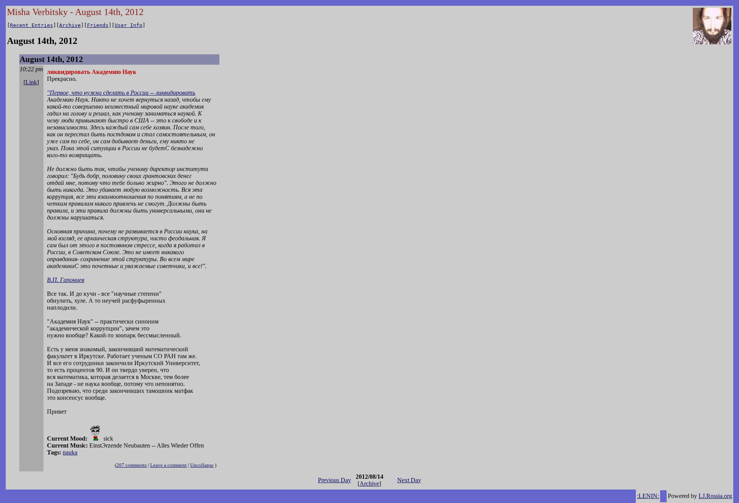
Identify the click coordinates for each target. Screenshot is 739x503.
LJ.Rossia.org (715, 496)
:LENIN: (648, 496)
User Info (128, 25)
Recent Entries (31, 25)
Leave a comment (168, 465)
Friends (98, 25)
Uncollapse (202, 465)
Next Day (409, 480)
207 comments (131, 465)
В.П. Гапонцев (65, 280)
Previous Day (334, 480)
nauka (70, 452)
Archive (70, 25)
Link (31, 82)
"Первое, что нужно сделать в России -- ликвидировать (121, 92)
